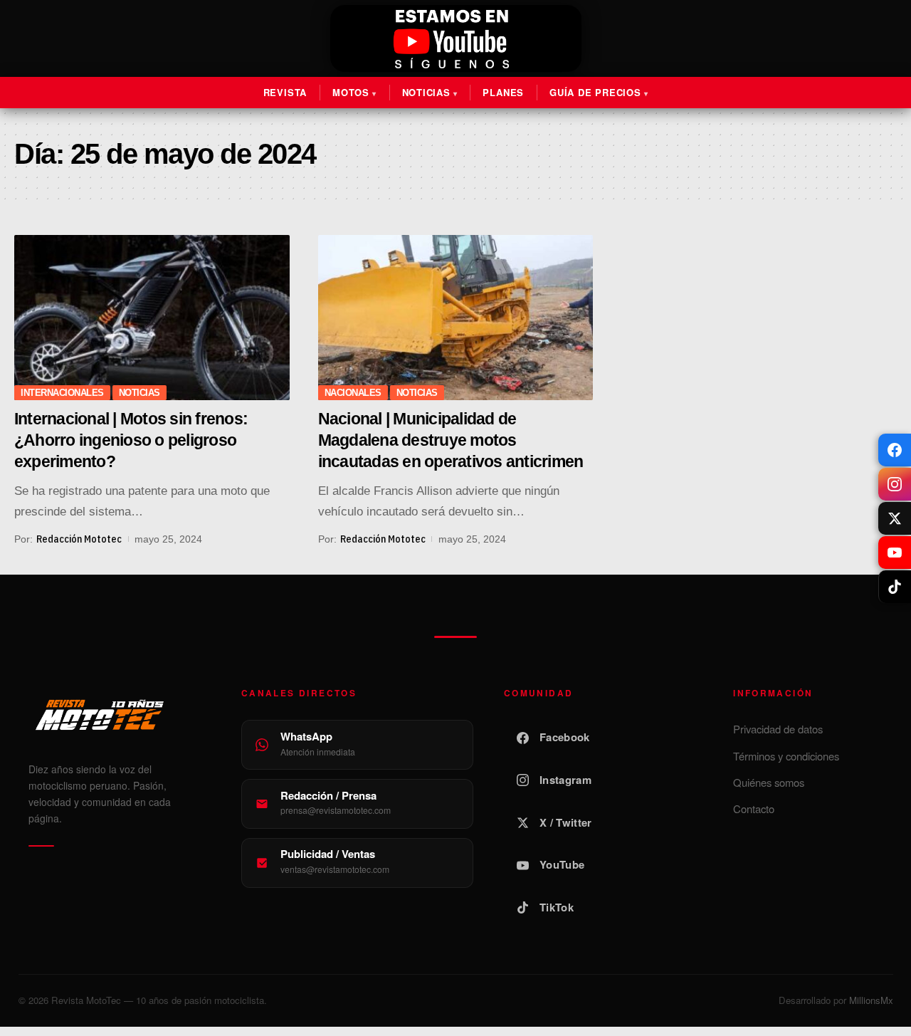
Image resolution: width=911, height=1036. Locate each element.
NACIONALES (353, 392)
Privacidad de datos (778, 728)
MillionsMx (871, 1000)
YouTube (561, 864)
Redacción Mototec (79, 539)
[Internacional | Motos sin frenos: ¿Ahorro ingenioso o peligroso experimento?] (152, 317)
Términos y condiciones (786, 755)
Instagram (565, 780)
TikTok (556, 907)
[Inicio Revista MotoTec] (119, 714)
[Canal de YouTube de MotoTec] (455, 38)
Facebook (564, 737)
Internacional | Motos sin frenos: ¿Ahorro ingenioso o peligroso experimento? (131, 440)
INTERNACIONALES (62, 392)
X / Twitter (565, 822)
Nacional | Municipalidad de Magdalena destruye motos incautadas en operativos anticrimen (451, 440)
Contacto (753, 808)
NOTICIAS (139, 392)
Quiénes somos (768, 782)
